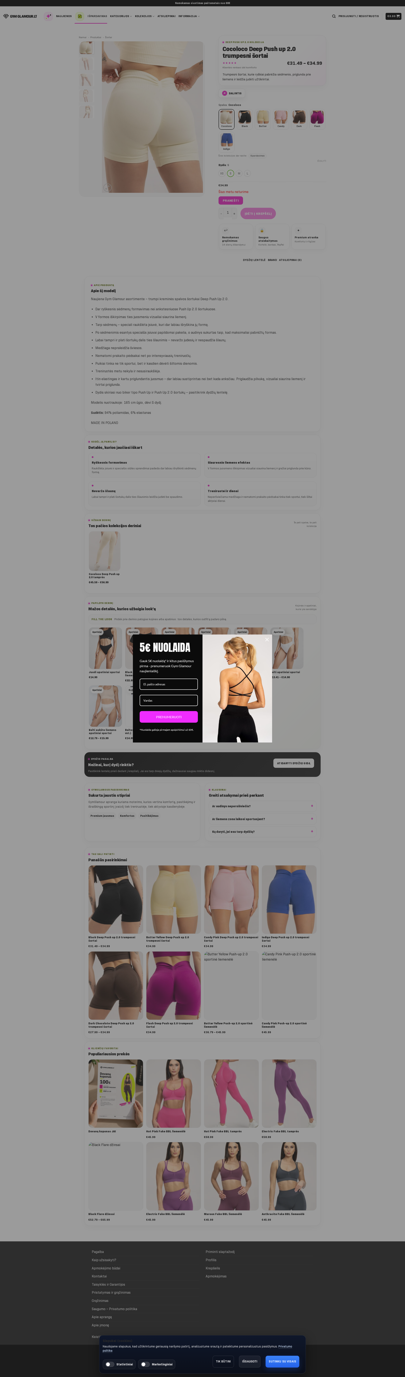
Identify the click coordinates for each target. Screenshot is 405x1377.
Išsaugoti (249, 1361)
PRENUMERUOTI (169, 717)
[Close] (267, 639)
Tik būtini (223, 1361)
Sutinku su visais (282, 1361)
